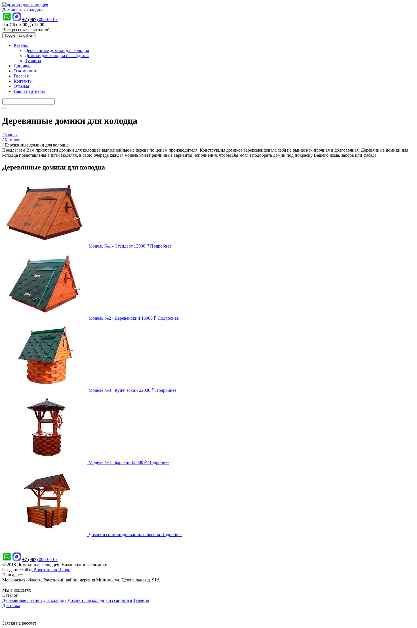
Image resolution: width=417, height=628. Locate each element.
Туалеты (33, 60)
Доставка (22, 65)
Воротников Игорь (51, 569)
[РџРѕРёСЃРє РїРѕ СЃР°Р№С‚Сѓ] (4, 108)
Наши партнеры (29, 91)
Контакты (23, 81)
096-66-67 (40, 19)
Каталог (21, 45)
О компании (25, 70)
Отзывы (21, 86)
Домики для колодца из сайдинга (57, 55)
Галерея (21, 76)
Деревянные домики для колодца (57, 50)
